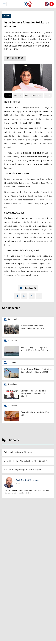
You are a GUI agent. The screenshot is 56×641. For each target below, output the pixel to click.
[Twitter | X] (32, 296)
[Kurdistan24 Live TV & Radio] (51, 4)
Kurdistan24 (30, 288)
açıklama (17, 95)
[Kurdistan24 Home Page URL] (28, 4)
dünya (8, 95)
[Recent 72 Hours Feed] (47, 4)
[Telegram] (17, 296)
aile (26, 95)
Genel (6, 15)
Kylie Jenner (36, 95)
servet (47, 95)
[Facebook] (39, 296)
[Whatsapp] (24, 296)
